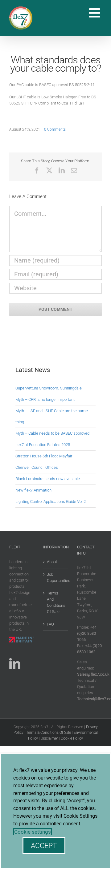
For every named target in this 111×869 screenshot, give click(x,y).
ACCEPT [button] (44, 846)
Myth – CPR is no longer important (45, 399)
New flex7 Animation (33, 490)
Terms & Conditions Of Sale (48, 732)
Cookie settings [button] (32, 832)
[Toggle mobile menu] (95, 12)
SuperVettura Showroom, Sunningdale (48, 388)
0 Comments (55, 129)
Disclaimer (49, 738)
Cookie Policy (72, 738)
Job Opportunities (56, 577)
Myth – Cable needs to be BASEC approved (52, 433)
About (52, 561)
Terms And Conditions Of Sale (56, 602)
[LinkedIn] (14, 663)
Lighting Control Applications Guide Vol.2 (50, 501)
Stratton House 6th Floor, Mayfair (43, 456)
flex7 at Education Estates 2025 (42, 444)
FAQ (50, 624)
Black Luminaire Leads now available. (48, 478)
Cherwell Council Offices (36, 467)
